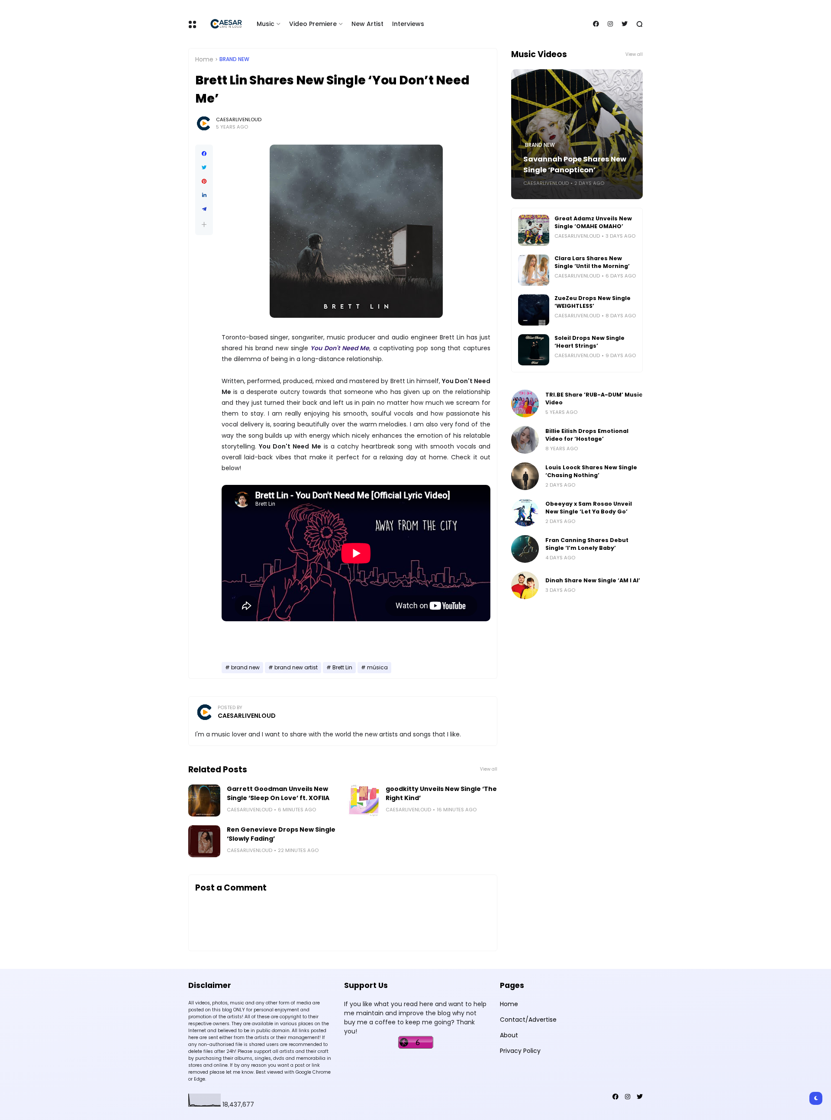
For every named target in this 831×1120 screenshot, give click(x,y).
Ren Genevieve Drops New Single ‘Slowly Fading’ (281, 834)
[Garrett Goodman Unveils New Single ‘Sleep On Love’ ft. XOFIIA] (204, 800)
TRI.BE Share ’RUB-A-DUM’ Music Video (593, 398)
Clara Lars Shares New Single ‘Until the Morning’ (592, 262)
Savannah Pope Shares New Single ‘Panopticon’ (574, 164)
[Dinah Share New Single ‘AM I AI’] (525, 585)
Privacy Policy (520, 1050)
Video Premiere (313, 23)
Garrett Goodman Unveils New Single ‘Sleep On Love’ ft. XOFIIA (278, 793)
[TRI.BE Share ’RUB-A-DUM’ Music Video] (525, 403)
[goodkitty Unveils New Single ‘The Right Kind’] (363, 800)
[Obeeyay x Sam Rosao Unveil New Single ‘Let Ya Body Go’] (525, 512)
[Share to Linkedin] (204, 195)
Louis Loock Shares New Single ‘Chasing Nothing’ (591, 471)
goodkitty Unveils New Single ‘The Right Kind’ (441, 793)
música (377, 667)
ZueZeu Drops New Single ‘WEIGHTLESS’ (592, 302)
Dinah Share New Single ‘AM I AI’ (592, 580)
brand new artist (296, 667)
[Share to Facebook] (204, 153)
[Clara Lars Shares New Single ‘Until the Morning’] (533, 270)
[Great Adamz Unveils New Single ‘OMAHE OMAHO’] (533, 230)
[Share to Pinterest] (204, 181)
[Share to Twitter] (204, 167)
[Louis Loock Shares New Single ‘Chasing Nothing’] (525, 476)
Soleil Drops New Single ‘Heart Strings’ (589, 341)
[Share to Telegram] (204, 209)
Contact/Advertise (528, 1019)
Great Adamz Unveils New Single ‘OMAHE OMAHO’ (593, 222)
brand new (234, 59)
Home (204, 59)
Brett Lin (342, 667)
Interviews (408, 23)
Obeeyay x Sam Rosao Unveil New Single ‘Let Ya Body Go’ (588, 507)
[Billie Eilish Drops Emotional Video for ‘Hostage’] (525, 440)
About (509, 1035)
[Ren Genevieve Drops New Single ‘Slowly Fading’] (204, 841)
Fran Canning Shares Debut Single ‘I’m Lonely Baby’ (586, 544)
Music (265, 23)
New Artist (367, 23)
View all (488, 769)
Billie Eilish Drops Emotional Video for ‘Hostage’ (586, 434)
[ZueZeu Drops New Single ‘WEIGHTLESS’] (533, 310)
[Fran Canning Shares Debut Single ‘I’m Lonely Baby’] (525, 549)
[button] (204, 224)
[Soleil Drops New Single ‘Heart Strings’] (533, 349)
